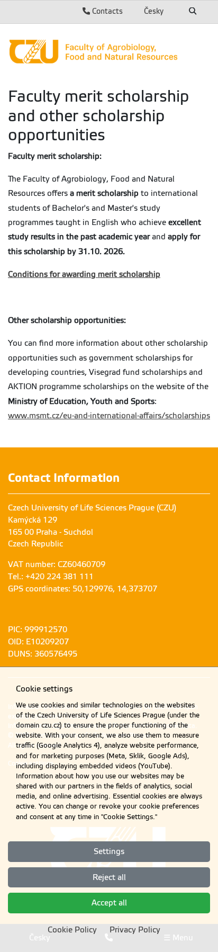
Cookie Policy (72, 930)
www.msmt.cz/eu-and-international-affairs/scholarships (109, 415)
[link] (109, 51)
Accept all (109, 903)
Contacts (106, 11)
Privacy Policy (135, 930)
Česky (154, 11)
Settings (109, 851)
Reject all (109, 877)
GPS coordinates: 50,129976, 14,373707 (82, 589)
